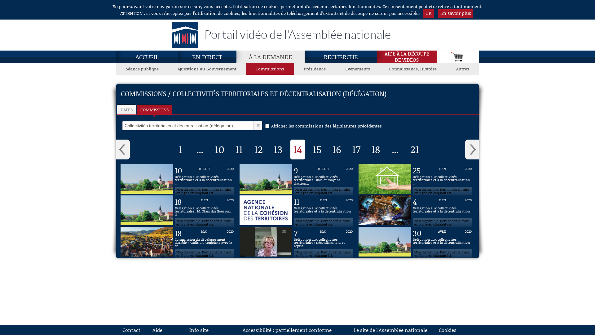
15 (317, 149)
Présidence (315, 68)
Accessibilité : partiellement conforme (287, 329)
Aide (157, 329)
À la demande (270, 56)
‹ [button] (123, 149)
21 (414, 149)
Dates (127, 109)
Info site (199, 329)
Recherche (341, 56)
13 (278, 149)
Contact (131, 329)
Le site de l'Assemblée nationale (390, 329)
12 (258, 149)
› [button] (472, 149)
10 (219, 149)
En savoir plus (455, 13)
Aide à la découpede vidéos (407, 57)
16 (336, 149)
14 (297, 149)
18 (375, 149)
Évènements (357, 68)
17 (356, 149)
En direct (207, 56)
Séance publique (142, 68)
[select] (188, 125)
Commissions (270, 68)
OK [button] (428, 13)
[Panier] (458, 57)
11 (239, 149)
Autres (462, 68)
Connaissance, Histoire (413, 68)
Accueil (147, 56)
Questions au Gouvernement (207, 68)
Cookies (447, 329)
